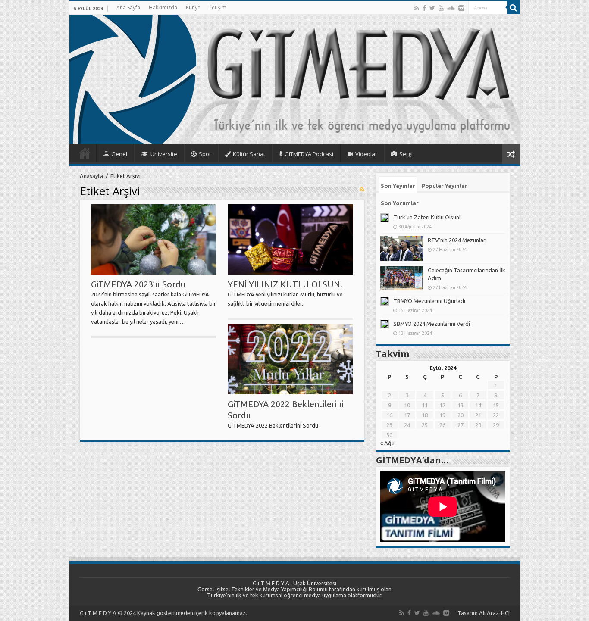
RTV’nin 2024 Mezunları (457, 240)
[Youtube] (441, 8)
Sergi (406, 154)
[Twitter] (432, 8)
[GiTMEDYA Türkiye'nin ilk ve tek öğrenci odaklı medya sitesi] (294, 79)
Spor (205, 154)
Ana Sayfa (128, 7)
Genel (119, 154)
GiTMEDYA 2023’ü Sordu (138, 284)
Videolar (366, 154)
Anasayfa (85, 153)
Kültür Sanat (249, 154)
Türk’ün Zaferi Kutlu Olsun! (427, 217)
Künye (193, 7)
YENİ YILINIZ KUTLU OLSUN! (285, 284)
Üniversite (163, 154)
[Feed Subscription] (362, 189)
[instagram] (461, 8)
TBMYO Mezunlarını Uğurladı (429, 301)
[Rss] (417, 8)
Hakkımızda (163, 7)
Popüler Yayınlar (444, 186)
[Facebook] (424, 8)
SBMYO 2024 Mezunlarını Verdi (431, 324)
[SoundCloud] (451, 8)
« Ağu (387, 443)
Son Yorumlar (400, 203)
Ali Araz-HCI (494, 613)
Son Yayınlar (398, 186)
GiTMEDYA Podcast (309, 154)
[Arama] (513, 7)
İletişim (217, 7)
